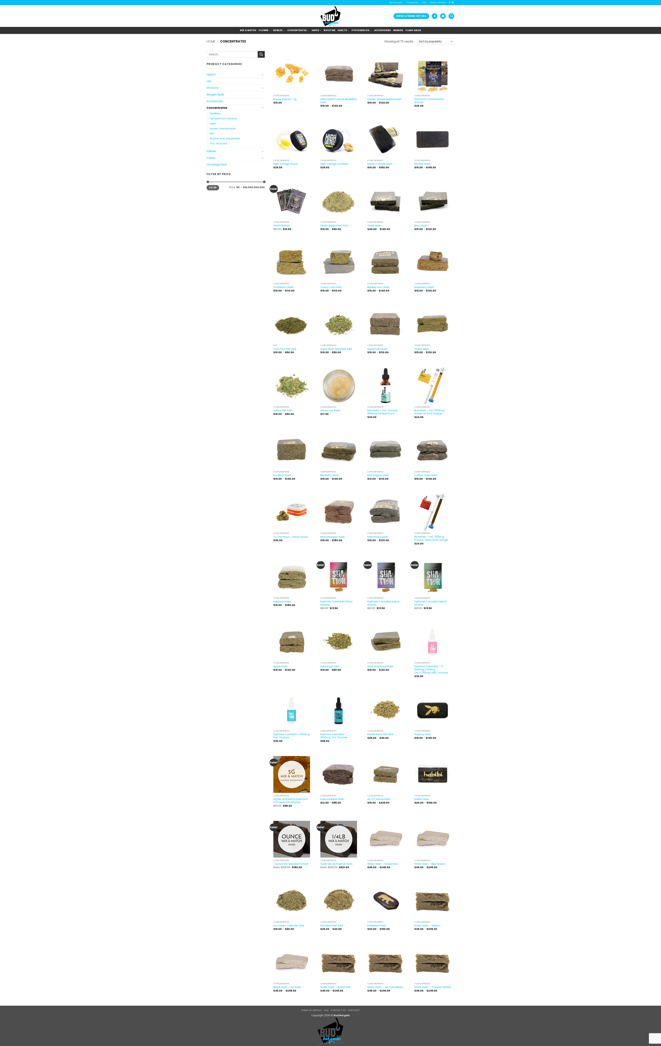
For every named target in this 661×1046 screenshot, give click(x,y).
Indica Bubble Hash (332, 799)
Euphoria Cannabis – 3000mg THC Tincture (333, 736)
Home (211, 41)
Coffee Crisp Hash (425, 475)
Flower (264, 30)
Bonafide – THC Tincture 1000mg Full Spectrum (382, 412)
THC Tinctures (218, 143)
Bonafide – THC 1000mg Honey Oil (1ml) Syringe (429, 412)
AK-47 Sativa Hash (378, 799)
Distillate (215, 113)
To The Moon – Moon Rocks (290, 537)
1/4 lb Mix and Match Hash (336, 864)
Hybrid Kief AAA (329, 666)
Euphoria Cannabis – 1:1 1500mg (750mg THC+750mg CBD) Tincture (431, 669)
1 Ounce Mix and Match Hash (291, 864)
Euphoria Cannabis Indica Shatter (383, 603)
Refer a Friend (438, 2)
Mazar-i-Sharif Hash (379, 164)
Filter (212, 187)
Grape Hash (421, 349)
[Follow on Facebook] (449, 2)
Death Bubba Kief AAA (334, 225)
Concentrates (297, 30)
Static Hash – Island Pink (335, 987)
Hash (213, 123)
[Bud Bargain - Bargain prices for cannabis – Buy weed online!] (330, 16)
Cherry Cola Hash (331, 287)
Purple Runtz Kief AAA (380, 734)
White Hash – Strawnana (382, 864)
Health (342, 30)
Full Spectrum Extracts (223, 118)
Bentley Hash (422, 164)
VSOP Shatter (281, 225)
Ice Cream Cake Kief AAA (288, 925)
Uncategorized (217, 164)
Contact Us (412, 2)
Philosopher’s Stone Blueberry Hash (338, 101)
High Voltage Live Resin (334, 164)
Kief (212, 133)
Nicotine (329, 30)
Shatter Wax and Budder (225, 138)
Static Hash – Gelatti (427, 925)
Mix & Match (248, 30)
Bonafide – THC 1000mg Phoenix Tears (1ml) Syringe (431, 538)
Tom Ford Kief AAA (284, 349)
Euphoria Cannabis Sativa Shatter (336, 603)
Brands (398, 30)
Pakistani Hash (282, 601)
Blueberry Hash (329, 475)
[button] (434, 16)
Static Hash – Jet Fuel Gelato (385, 987)
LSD (209, 81)
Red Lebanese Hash (332, 537)
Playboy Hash (422, 734)
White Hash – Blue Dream (430, 864)
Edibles (278, 30)
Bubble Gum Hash (378, 287)
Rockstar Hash (282, 475)
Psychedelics (360, 30)
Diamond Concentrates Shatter (429, 101)
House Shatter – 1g (284, 99)
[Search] (451, 16)
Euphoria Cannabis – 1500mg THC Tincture (291, 736)
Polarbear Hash (376, 925)
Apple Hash (280, 666)
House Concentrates (223, 128)
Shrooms (213, 88)
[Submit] (261, 54)
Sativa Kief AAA (282, 410)
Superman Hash (377, 349)
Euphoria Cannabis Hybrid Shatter (430, 603)
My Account (395, 2)
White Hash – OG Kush (287, 987)
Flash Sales (413, 30)
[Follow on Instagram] (453, 2)
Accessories (382, 30)
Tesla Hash (374, 225)
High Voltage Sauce (285, 164)
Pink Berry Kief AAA (331, 925)
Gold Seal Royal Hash (380, 666)
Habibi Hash (421, 799)
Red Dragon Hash (378, 475)
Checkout (354, 1010)
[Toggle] (263, 75)
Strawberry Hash (283, 287)
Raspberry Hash (424, 287)
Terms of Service (311, 1010)
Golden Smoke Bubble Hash (384, 99)
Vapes (315, 30)
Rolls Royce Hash (377, 537)
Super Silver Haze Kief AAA (336, 349)
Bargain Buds (215, 94)
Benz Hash (420, 225)
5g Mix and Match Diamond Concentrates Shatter (290, 801)
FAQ (424, 2)
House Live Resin (330, 410)
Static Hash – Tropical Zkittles (432, 987)
